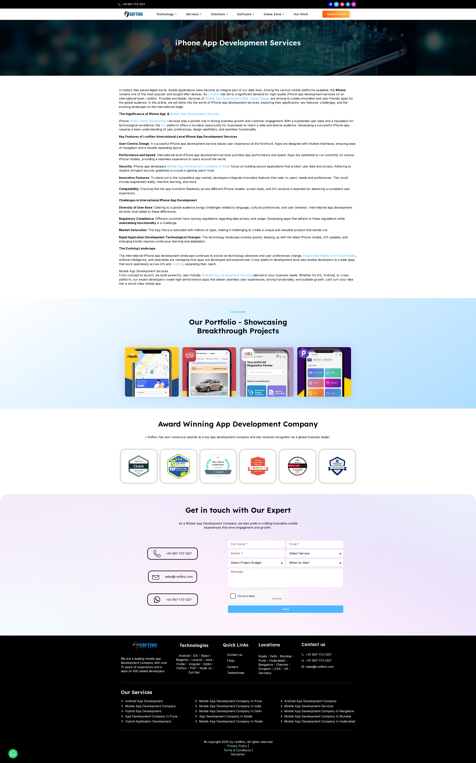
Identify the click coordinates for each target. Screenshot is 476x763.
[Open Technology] (176, 14)
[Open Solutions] (227, 14)
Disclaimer (238, 754)
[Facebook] (330, 4)
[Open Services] (201, 14)
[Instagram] (353, 4)
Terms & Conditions (237, 750)
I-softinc (214, 94)
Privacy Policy (237, 746)
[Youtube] (342, 4)
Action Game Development (149, 121)
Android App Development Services (227, 275)
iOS (163, 125)
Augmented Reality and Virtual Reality (329, 255)
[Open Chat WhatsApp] (13, 753)
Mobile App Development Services (194, 114)
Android (177, 264)
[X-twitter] (336, 4)
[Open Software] (253, 14)
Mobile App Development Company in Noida (198, 166)
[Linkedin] (347, 4)
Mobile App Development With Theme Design (238, 98)
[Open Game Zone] (283, 14)
